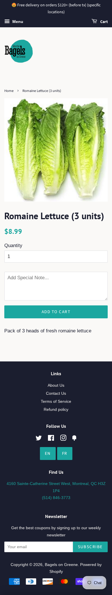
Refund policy (56, 409)
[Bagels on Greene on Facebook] (51, 439)
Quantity (13, 245)
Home (8, 90)
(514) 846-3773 (56, 497)
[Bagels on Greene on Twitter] (39, 439)
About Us (56, 385)
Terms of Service (56, 401)
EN (48, 453)
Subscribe (90, 547)
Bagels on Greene (61, 564)
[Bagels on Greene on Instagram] (63, 439)
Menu (17, 21)
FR (64, 453)
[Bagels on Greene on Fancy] (74, 439)
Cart (103, 22)
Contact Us (56, 393)
